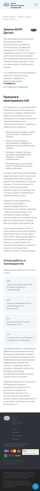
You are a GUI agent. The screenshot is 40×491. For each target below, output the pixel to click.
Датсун (28, 17)
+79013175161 (24, 478)
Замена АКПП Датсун (10, 19)
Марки (20, 17)
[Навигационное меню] (36, 4)
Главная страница (9, 17)
